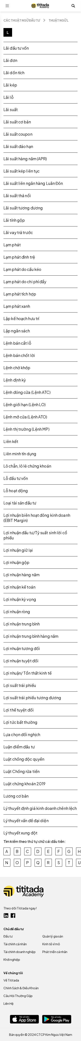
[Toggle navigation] (7, 6)
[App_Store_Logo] (24, 1019)
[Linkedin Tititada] (6, 915)
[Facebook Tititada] (13, 915)
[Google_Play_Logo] (56, 1019)
